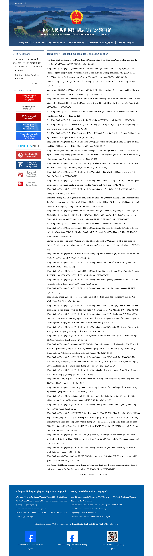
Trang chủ (23, 42)
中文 (26, 3)
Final (105, 475)
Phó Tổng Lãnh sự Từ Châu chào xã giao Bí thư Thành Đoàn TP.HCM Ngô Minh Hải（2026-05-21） (91, 120)
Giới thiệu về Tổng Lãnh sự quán (49, 42)
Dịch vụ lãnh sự (76, 42)
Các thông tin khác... (37, 83)
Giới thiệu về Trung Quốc (100, 42)
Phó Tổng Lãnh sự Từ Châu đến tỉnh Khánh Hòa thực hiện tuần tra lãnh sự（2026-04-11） (86, 223)
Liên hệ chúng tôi (126, 42)
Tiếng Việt (18, 3)
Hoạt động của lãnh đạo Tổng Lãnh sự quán (84, 53)
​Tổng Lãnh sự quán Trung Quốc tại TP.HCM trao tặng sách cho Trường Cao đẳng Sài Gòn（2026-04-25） (93, 150)
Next (100, 475)
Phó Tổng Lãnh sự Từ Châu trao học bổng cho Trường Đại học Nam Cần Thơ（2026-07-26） (88, 77)
